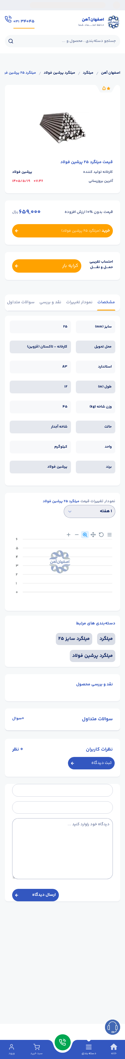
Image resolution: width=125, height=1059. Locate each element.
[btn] (112, 1027)
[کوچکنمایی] (77, 534)
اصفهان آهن (110, 73)
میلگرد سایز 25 (74, 639)
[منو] (109, 534)
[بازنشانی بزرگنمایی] (101, 534)
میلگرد (88, 73)
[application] (62, 568)
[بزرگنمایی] (69, 534)
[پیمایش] (93, 534)
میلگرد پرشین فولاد (59, 73)
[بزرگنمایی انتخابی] (85, 534)
